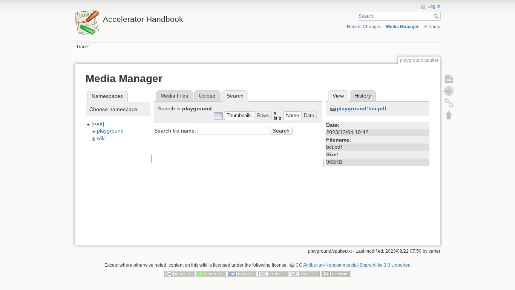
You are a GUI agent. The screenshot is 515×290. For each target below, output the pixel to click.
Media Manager (402, 26)
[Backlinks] (449, 103)
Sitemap (431, 26)
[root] (98, 124)
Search (436, 16)
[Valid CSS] (305, 273)
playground (110, 131)
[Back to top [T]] (449, 115)
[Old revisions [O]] (449, 91)
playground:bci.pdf (361, 108)
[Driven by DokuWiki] (336, 273)
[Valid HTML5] (273, 273)
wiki (101, 138)
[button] (239, 115)
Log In (434, 6)
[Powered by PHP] (242, 273)
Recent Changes (364, 26)
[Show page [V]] (449, 79)
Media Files (174, 96)
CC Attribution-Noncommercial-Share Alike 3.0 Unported (353, 265)
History (362, 96)
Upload (207, 96)
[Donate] (211, 273)
